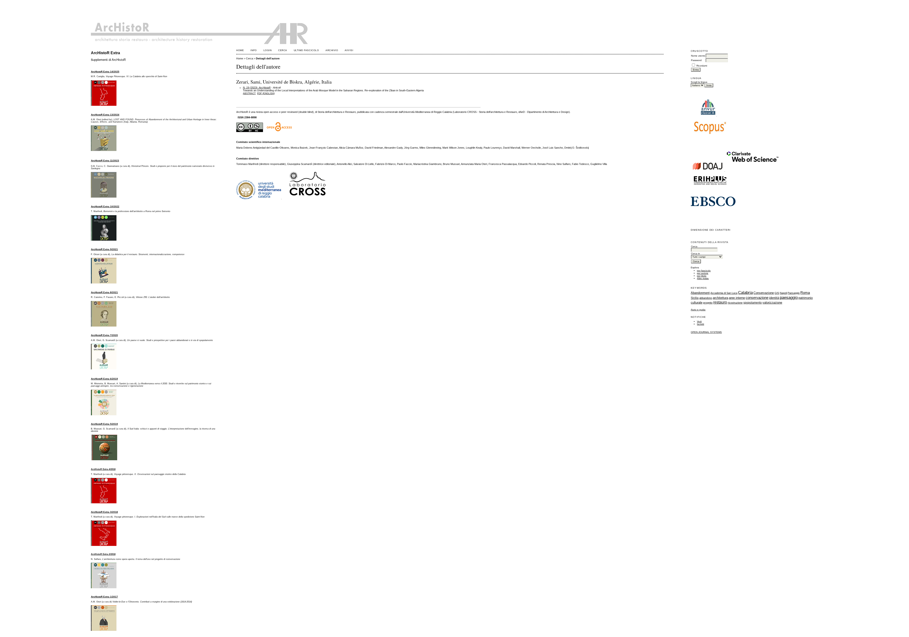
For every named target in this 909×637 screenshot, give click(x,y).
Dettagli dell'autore (268, 58)
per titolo (701, 275)
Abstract (249, 93)
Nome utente (698, 55)
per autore (702, 273)
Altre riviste (703, 278)
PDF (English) (266, 93)
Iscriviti (700, 324)
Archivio (331, 50)
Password (696, 60)
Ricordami (701, 65)
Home (240, 50)
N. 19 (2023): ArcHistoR (257, 87)
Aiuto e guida (698, 309)
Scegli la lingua (699, 82)
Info (253, 50)
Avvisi (349, 50)
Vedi (699, 321)
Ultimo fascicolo (306, 50)
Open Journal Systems (706, 332)
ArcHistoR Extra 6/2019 (104, 378)
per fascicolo (704, 270)
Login (267, 50)
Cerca (282, 50)
